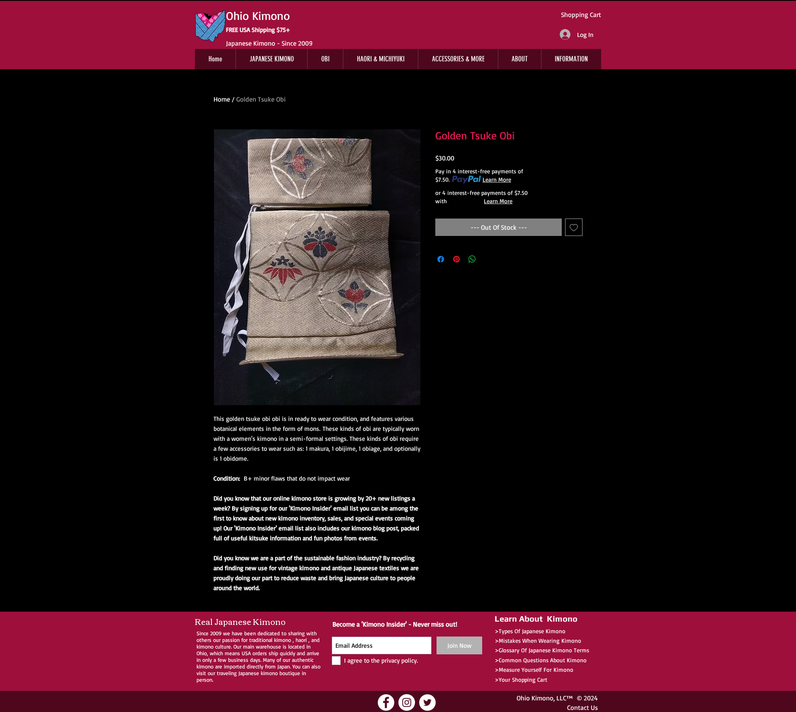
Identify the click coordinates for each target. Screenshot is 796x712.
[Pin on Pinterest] (456, 259)
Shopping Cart (581, 14)
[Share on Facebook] (441, 259)
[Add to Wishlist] (573, 227)
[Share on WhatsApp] (472, 259)
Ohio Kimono (535, 698)
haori (301, 640)
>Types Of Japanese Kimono (530, 630)
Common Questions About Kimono (543, 659)
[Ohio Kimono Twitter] (427, 702)
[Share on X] (488, 259)
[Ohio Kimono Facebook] (386, 702)
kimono (282, 640)
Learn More (497, 179)
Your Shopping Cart (523, 679)
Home (222, 99)
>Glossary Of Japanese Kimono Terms (542, 650)
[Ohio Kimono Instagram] (406, 702)
